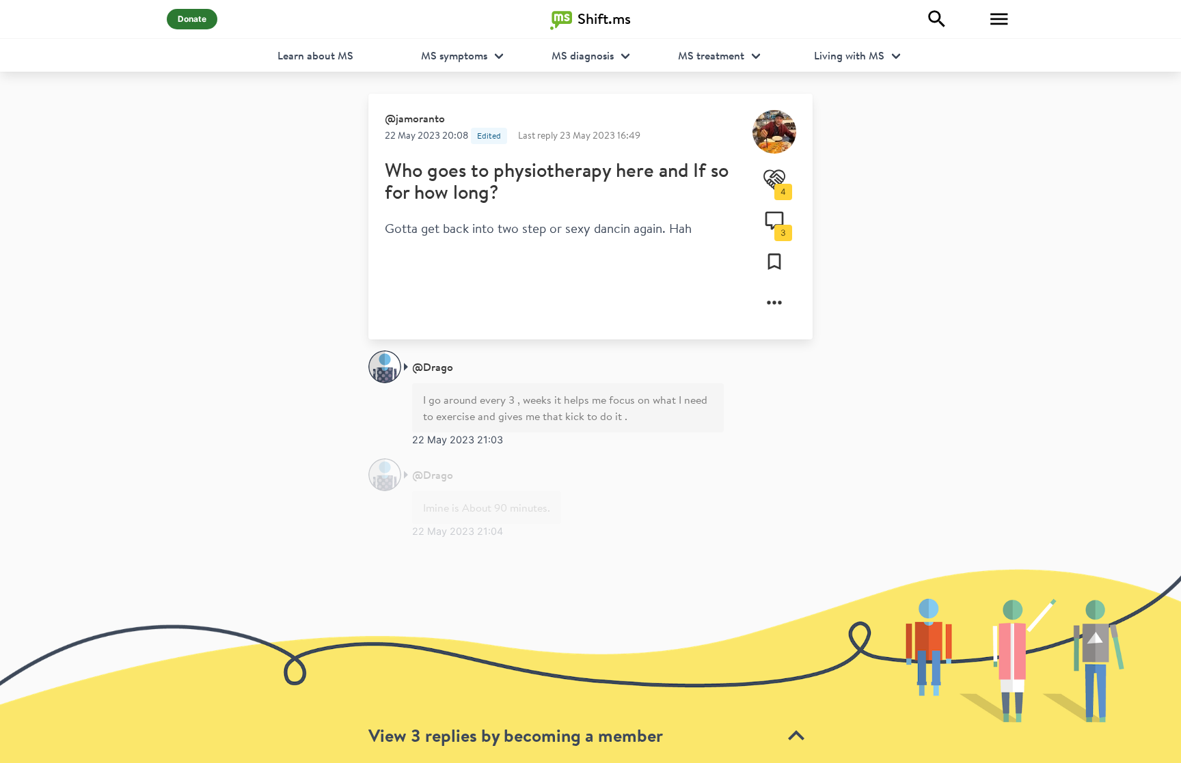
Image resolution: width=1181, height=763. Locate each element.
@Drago (432, 366)
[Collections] (774, 261)
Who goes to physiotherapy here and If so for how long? (557, 180)
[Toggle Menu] (999, 19)
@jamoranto (415, 118)
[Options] (774, 302)
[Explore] (937, 19)
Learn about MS (315, 55)
